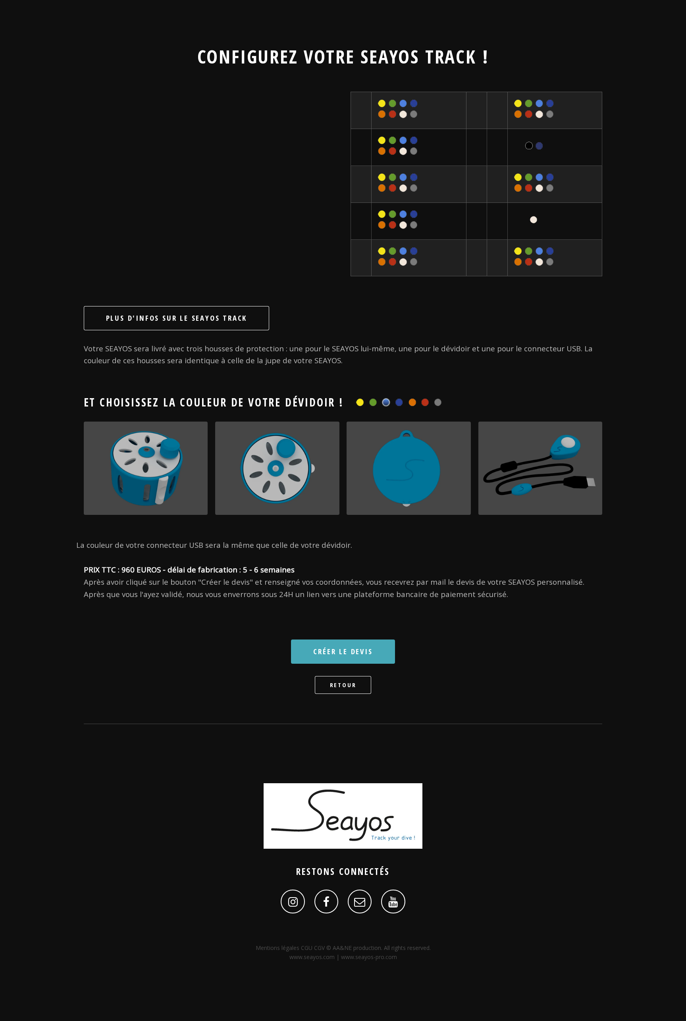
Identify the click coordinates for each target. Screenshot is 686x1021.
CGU (307, 948)
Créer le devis (342, 651)
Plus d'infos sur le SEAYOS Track (176, 318)
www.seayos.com (312, 957)
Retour (343, 685)
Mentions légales (278, 948)
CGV (320, 948)
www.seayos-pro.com (369, 957)
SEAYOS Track (418, 56)
